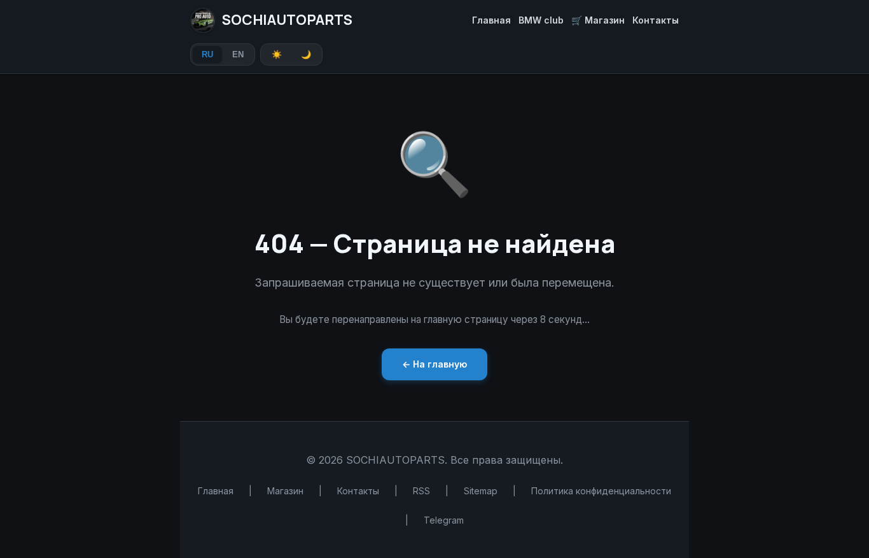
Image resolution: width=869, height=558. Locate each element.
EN (238, 54)
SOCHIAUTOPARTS (287, 19)
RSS (421, 490)
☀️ (277, 54)
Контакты (655, 20)
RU (207, 54)
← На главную (434, 364)
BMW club (541, 20)
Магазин (285, 490)
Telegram (444, 520)
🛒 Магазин (598, 20)
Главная (491, 20)
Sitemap (480, 490)
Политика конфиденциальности (601, 490)
